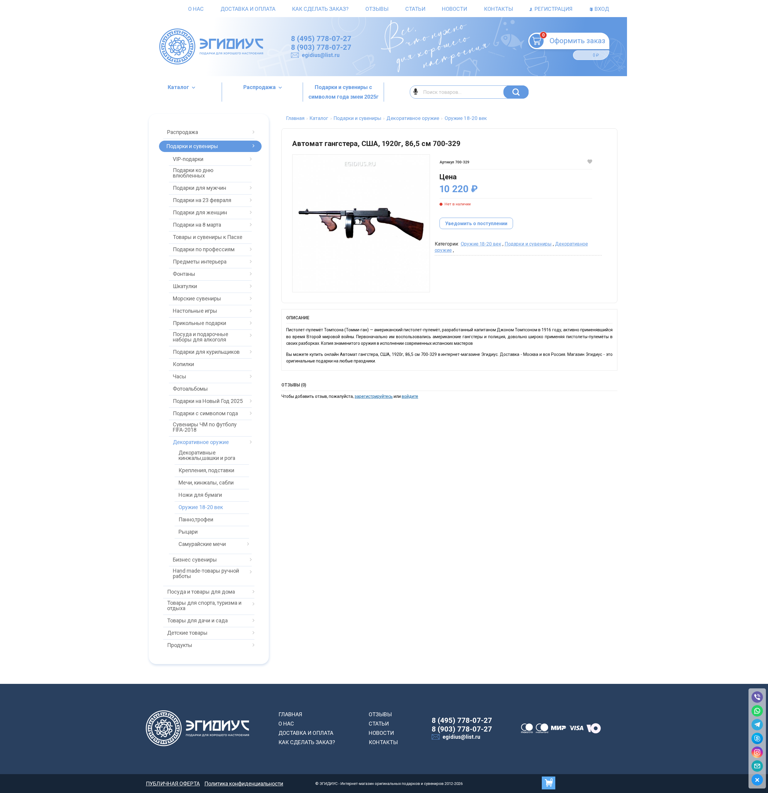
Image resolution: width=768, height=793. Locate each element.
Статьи (415, 9)
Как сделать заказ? (320, 9)
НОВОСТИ (381, 733)
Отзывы (376, 9)
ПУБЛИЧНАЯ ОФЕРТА (173, 783)
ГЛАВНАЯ (290, 714)
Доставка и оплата (247, 9)
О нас (196, 9)
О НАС (286, 723)
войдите (410, 396)
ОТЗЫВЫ (380, 714)
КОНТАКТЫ (383, 742)
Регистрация (552, 9)
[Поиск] (516, 92)
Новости (454, 9)
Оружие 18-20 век (481, 244)
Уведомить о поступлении (476, 223)
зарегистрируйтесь (374, 396)
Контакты (498, 9)
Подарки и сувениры (528, 244)
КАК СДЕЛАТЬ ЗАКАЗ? (306, 742)
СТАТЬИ (379, 723)
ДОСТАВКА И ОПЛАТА (305, 733)
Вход (601, 9)
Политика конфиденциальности (243, 783)
